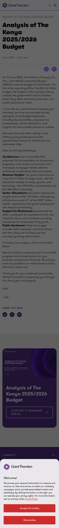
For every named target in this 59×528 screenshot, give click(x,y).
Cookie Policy (31, 499)
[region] (29, 493)
